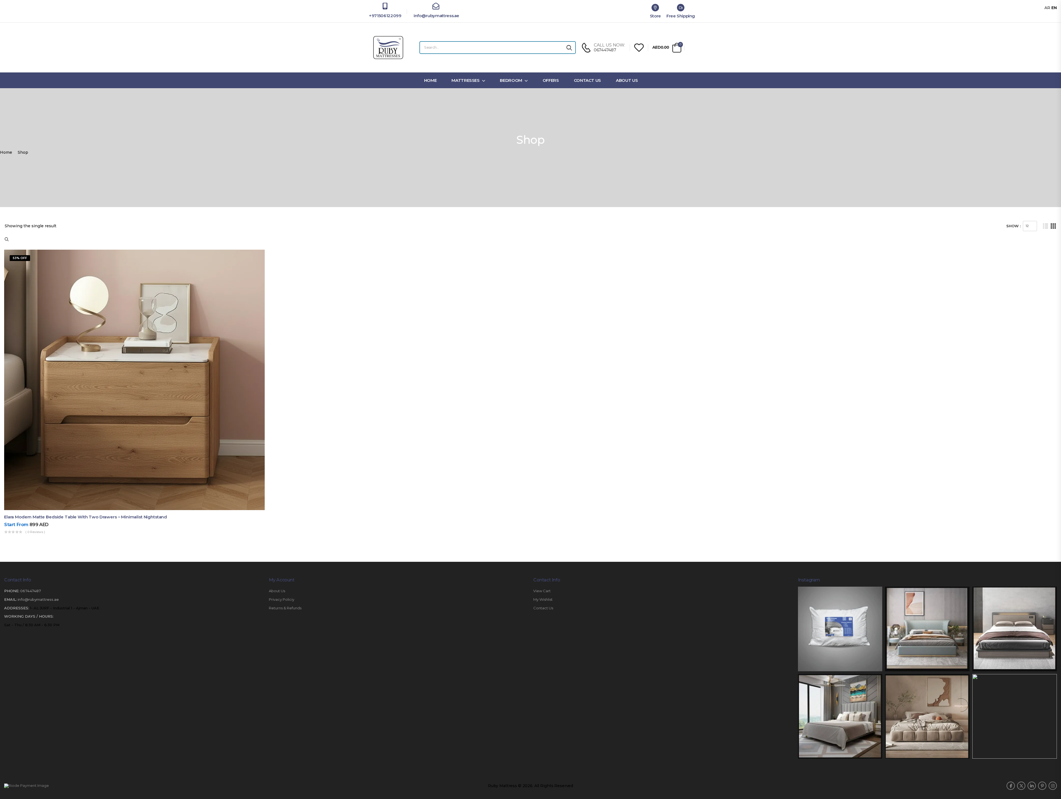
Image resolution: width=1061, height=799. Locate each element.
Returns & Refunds (285, 608)
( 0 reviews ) (35, 532)
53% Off (20, 258)
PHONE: (11, 591)
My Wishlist (543, 599)
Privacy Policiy (281, 599)
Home (430, 80)
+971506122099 (385, 15)
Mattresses (465, 80)
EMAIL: (10, 599)
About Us (627, 80)
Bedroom (511, 80)
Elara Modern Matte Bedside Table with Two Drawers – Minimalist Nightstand (85, 516)
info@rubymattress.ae (436, 15)
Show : (1013, 226)
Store (655, 16)
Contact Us (587, 80)
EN (1054, 7)
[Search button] (569, 47)
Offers (551, 80)
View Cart (542, 591)
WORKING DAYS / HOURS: (29, 616)
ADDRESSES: (16, 608)
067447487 (30, 591)
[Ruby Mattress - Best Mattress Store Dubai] (388, 47)
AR (1047, 7)
